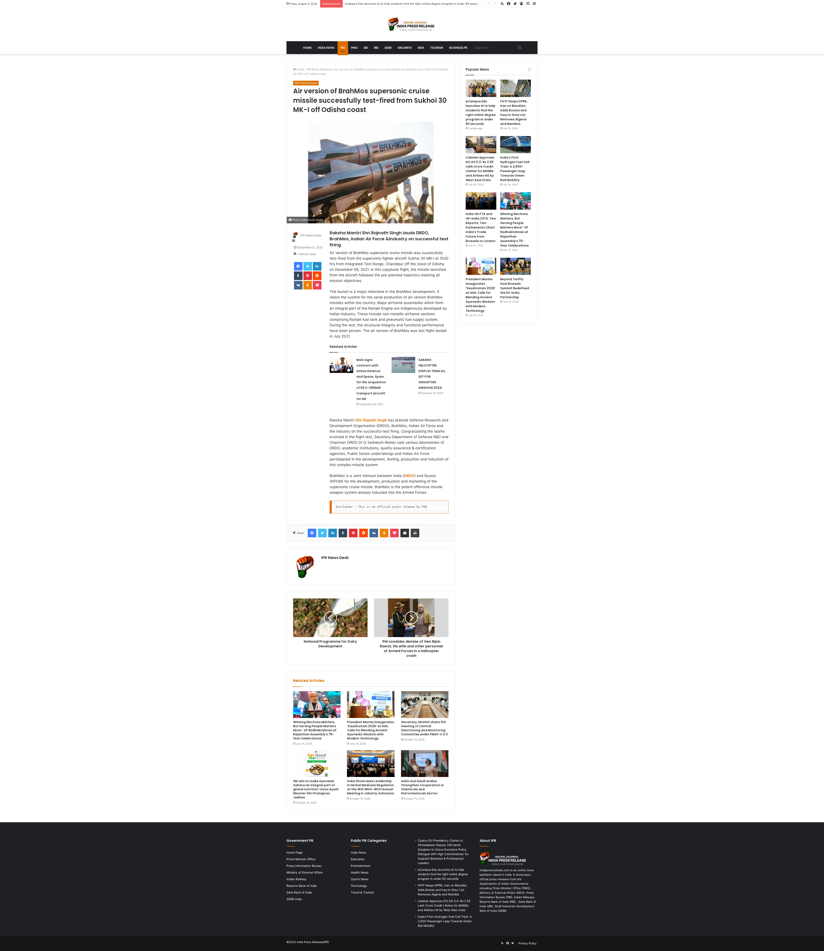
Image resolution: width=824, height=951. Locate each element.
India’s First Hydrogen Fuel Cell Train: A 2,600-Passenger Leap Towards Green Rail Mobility (514, 168)
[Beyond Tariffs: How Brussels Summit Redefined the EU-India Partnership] (515, 266)
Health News (359, 872)
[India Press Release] (412, 25)
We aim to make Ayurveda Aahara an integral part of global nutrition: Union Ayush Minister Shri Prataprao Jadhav (316, 789)
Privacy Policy (527, 943)
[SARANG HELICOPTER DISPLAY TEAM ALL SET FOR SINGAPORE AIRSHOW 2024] (403, 365)
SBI (366, 47)
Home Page (294, 852)
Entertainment (360, 866)
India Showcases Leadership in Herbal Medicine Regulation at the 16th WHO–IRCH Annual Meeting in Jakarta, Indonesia (370, 787)
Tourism (436, 47)
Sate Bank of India (299, 892)
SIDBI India (294, 899)
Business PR (458, 47)
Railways (405, 47)
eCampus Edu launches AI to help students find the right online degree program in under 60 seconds (413, 3)
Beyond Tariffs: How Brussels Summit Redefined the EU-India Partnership (514, 288)
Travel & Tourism (362, 892)
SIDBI (388, 47)
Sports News (359, 879)
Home (307, 47)
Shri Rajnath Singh (371, 420)
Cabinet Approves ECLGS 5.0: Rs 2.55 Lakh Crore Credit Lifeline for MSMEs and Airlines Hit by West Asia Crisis (480, 168)
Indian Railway (296, 879)
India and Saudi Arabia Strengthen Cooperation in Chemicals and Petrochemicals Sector (422, 787)
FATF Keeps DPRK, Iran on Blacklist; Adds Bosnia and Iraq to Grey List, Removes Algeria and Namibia (514, 112)
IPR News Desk (310, 235)
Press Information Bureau (304, 866)
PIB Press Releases (319, 69)
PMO (354, 47)
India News (326, 47)
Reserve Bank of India (301, 885)
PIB (343, 47)
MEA (421, 47)
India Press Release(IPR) (312, 942)
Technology (359, 885)
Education (358, 859)
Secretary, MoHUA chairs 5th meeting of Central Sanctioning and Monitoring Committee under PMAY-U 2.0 (424, 728)
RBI (376, 47)
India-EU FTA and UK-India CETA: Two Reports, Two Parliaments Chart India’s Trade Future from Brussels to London (481, 227)
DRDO (409, 476)
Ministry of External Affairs (304, 872)
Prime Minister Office (300, 859)
